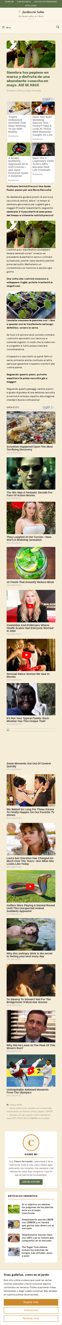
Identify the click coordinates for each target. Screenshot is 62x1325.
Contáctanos (24, 2)
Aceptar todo (31, 1302)
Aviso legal (31, 6)
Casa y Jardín (16, 1105)
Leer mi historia (31, 1182)
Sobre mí (9, 2)
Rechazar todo (31, 1318)
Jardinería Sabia (33, 12)
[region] (31, 1297)
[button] (58, 27)
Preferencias (31, 1310)
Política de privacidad (45, 2)
